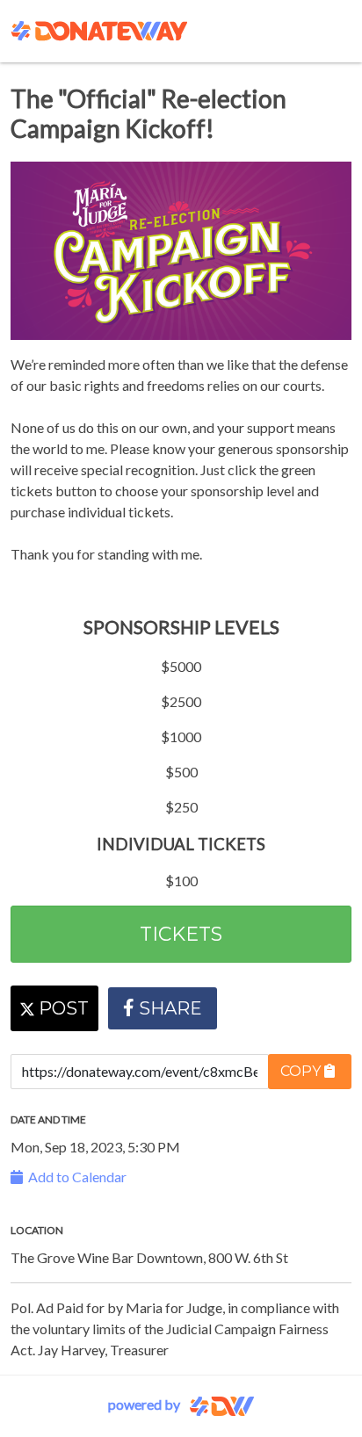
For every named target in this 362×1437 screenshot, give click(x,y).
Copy (302, 1071)
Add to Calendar (75, 1176)
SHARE (170, 1008)
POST (61, 1008)
